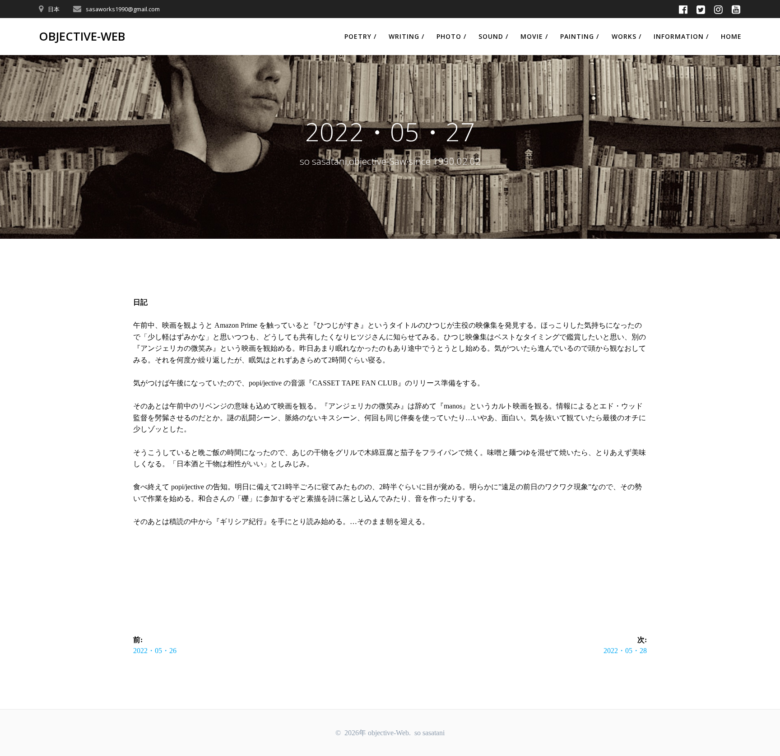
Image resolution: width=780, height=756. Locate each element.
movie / (534, 36)
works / (626, 36)
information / (681, 36)
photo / (451, 36)
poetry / (360, 36)
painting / (579, 36)
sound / (493, 36)
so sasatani (429, 733)
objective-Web (82, 36)
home (731, 36)
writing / (406, 36)
